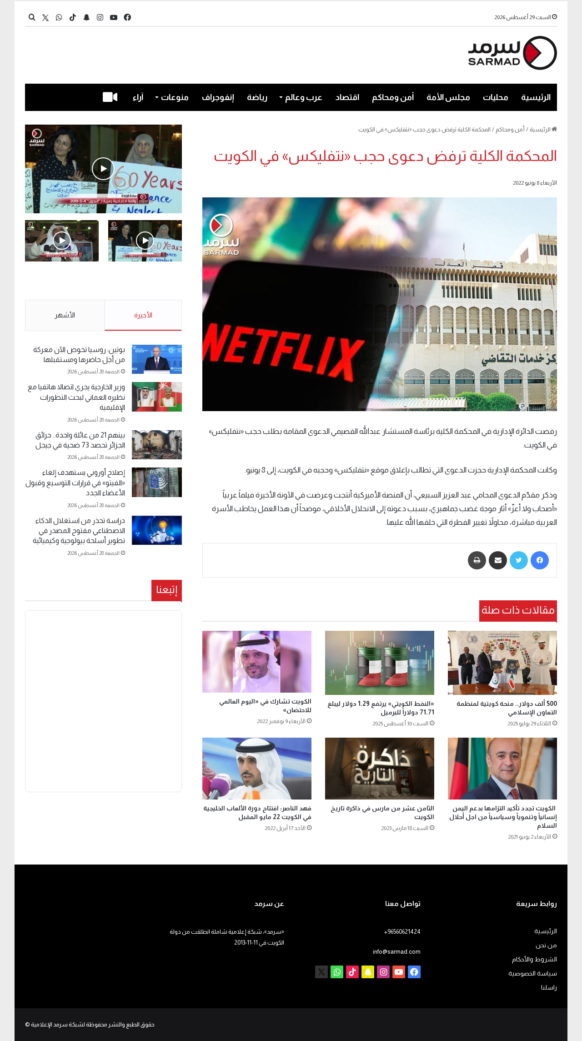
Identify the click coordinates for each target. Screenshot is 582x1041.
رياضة (257, 97)
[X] (45, 17)
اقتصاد (347, 97)
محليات (495, 97)
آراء (138, 97)
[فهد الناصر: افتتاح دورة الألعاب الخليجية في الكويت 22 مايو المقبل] (256, 768)
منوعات (175, 97)
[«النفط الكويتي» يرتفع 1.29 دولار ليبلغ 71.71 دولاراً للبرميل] (379, 663)
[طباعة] (477, 560)
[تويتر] (519, 560)
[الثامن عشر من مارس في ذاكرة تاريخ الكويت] (379, 768)
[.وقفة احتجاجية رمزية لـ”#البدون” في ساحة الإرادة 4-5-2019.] (103, 169)
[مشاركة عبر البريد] (498, 560)
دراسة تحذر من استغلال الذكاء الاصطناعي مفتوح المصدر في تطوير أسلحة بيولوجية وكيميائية (79, 531)
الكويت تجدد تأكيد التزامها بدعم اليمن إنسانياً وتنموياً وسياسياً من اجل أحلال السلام (503, 817)
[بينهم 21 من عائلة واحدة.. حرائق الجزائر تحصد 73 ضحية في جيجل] (157, 445)
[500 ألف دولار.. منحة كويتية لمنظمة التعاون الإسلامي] (502, 663)
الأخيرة (143, 315)
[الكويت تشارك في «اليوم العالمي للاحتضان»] (256, 661)
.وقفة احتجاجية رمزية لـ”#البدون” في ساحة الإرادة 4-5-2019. (151, 281)
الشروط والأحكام (534, 959)
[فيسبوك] (540, 560)
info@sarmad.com (397, 951)
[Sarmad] (512, 53)
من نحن (546, 945)
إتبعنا (166, 589)
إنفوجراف (218, 97)
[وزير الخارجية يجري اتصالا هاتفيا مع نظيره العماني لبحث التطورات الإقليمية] (157, 397)
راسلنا (549, 987)
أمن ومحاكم (393, 97)
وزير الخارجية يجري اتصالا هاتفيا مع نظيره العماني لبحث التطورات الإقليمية (76, 397)
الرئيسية (536, 97)
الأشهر (65, 315)
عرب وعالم (303, 97)
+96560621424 (402, 931)
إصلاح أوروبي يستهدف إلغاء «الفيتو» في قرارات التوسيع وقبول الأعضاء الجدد (75, 482)
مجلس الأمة (448, 97)
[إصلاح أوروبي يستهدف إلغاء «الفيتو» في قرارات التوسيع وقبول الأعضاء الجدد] (157, 482)
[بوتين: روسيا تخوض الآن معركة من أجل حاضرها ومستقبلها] (157, 359)
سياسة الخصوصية (532, 973)
